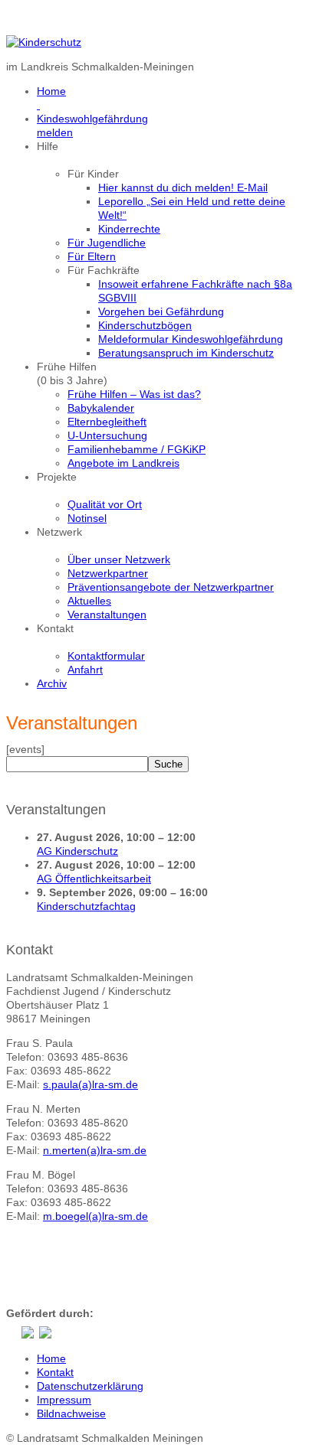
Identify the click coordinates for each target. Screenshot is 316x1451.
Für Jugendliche (106, 242)
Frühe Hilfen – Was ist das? (134, 394)
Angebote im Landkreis (123, 463)
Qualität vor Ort (104, 504)
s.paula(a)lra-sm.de (90, 1084)
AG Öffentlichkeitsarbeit (94, 878)
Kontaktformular (106, 656)
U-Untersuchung (107, 435)
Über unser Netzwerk (118, 559)
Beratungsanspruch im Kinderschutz (186, 353)
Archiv (52, 683)
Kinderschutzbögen (145, 325)
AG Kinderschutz (77, 851)
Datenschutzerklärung (90, 1386)
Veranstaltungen (106, 614)
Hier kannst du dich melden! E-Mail (183, 187)
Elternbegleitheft (106, 422)
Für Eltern (91, 256)
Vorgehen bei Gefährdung (161, 311)
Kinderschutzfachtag (86, 906)
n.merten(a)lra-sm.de (94, 1150)
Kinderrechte (129, 229)
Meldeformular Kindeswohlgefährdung (190, 339)
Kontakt (55, 1372)
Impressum (64, 1400)
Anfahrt (85, 670)
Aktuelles (89, 601)
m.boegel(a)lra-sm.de (95, 1216)
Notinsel (87, 518)
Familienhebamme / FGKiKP (136, 449)
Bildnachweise (71, 1413)
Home (51, 1358)
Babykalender (100, 408)
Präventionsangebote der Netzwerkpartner (170, 587)
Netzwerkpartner (107, 573)
